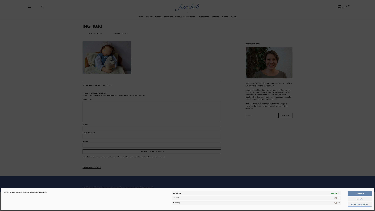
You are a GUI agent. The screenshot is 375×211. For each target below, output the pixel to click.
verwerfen (359, 199)
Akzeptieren (359, 193)
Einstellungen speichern (359, 204)
